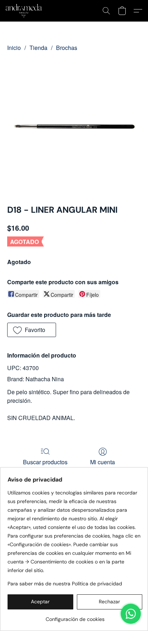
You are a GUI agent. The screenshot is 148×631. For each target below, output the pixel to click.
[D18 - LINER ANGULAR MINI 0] (74, 126)
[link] (75, 616)
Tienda (38, 47)
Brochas (66, 47)
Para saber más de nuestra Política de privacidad (65, 583)
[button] (24, 11)
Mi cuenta (102, 462)
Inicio (14, 47)
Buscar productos (45, 462)
